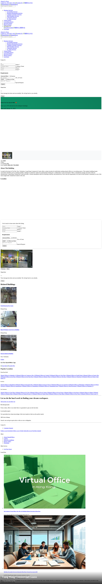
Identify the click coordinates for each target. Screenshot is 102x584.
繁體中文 (22, 27)
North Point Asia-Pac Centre (7, 305)
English (11, 27)
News (7, 1)
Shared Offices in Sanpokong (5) (14, 386)
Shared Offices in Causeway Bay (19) (26, 375)
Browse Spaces (8, 24)
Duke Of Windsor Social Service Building (10, 329)
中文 (31, 3)
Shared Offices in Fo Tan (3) (23, 392)
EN (21, 3)
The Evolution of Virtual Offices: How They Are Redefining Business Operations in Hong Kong (22, 511)
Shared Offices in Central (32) (43, 375)
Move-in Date (10, 79)
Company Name (20, 66)
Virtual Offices (7, 20)
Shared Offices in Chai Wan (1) (59, 375)
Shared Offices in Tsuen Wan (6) (41, 394)
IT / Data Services (11, 19)
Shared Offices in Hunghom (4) (9, 384)
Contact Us (3, 3)
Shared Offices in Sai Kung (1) (72, 392)
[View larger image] (7, 155)
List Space (6, 29)
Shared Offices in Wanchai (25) (75, 377)
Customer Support (8, 428)
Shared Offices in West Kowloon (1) (69, 386)
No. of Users (19, 77)
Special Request (19, 82)
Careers (6, 438)
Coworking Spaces (8, 22)
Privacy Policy (7, 441)
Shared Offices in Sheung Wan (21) (44, 377)
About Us (3, 1)
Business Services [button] (8, 10)
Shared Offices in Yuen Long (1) (90, 394)
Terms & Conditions (9, 440)
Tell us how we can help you (8, 401)
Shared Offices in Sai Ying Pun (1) (26, 377)
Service (13, 76)
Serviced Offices (8, 23)
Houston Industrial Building (7, 353)
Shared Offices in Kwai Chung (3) (39, 392)
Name (18, 64)
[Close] (1, 63)
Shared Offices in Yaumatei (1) (85, 386)
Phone (18, 68)
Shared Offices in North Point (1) (75, 375)
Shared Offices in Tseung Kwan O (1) (23, 394)
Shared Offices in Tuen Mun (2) (58, 394)
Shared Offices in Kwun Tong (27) (43, 384)
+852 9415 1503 (11, 3)
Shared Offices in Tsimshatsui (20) (31, 386)
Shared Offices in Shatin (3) (87, 392)
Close (2, 96)
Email (18, 69)
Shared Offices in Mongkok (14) (78, 384)
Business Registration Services (14, 13)
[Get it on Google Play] (11, 365)
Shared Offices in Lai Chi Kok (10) (61, 384)
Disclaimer (6, 443)
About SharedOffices (9, 437)
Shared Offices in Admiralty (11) (9, 375)
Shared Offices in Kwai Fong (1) (56, 392)
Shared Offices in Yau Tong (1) (74, 394)
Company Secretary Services (14, 14)
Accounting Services (12, 11)
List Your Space (8, 449)
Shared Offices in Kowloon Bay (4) (26, 384)
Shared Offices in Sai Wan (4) (9, 377)
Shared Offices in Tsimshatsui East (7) (50, 386)
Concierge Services (12, 17)
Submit (3, 84)
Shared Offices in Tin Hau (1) (60, 377)
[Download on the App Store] (4, 365)
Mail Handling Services (13, 16)
